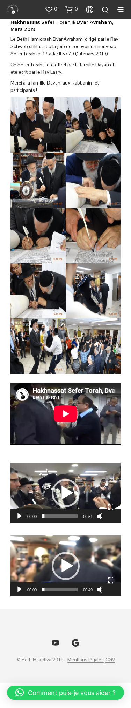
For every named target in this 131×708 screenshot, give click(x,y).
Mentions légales (85, 660)
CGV (110, 660)
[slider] (60, 516)
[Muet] (99, 516)
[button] (51, 9)
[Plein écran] (110, 507)
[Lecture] (18, 516)
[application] (65, 493)
